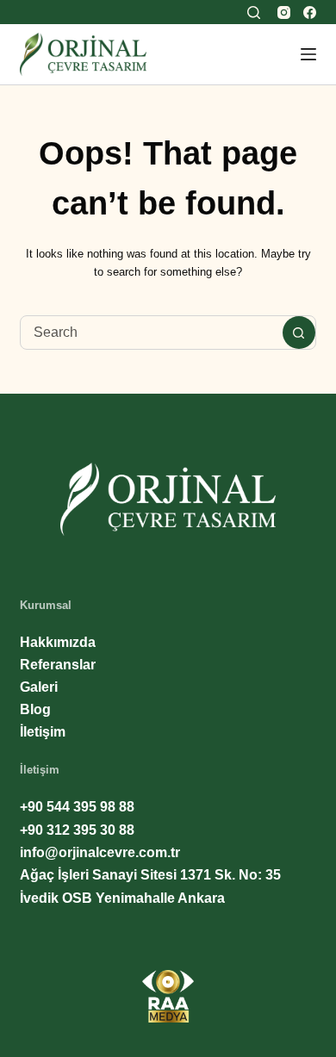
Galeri (39, 687)
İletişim (42, 731)
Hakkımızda (58, 642)
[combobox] (151, 332)
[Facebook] (309, 12)
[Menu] (308, 54)
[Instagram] (283, 12)
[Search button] (299, 332)
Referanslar (58, 664)
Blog (35, 709)
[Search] (253, 12)
